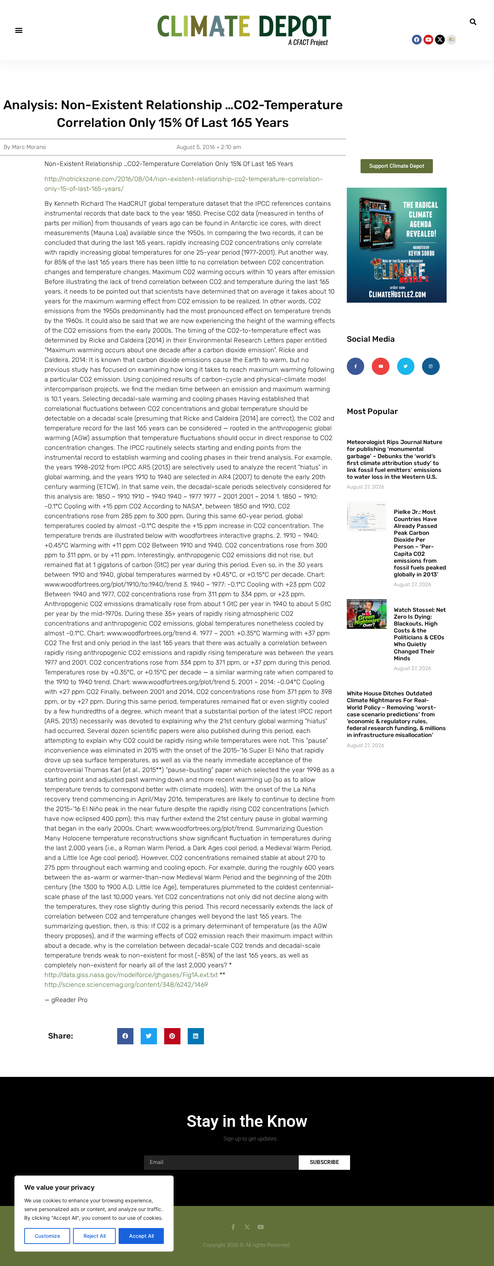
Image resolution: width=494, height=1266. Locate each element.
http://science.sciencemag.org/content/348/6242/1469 (126, 985)
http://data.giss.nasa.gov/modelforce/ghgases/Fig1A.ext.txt (131, 975)
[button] (19, 30)
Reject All (95, 1236)
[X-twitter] (440, 39)
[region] (94, 1214)
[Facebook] (417, 39)
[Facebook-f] (355, 366)
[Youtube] (428, 39)
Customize (47, 1236)
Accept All (141, 1236)
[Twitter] (405, 366)
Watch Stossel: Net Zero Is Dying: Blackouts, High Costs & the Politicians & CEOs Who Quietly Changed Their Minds (420, 634)
